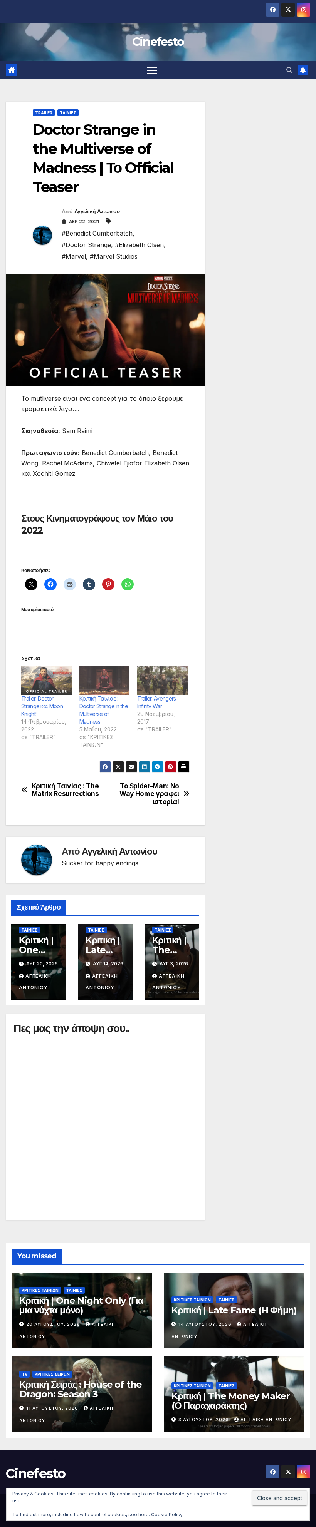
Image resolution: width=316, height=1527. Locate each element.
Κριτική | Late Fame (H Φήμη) (233, 1310)
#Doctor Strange (86, 245)
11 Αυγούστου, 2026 (53, 1408)
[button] (289, 70)
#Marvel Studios (114, 256)
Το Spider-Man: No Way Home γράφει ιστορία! (149, 794)
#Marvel (74, 256)
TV (24, 1374)
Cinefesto (158, 42)
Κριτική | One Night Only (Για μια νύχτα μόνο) (81, 1305)
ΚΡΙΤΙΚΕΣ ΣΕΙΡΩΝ (52, 1374)
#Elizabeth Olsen (139, 245)
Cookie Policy (167, 1514)
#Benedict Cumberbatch (97, 233)
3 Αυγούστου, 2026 (204, 1419)
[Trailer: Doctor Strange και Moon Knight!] (46, 680)
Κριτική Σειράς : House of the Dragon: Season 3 (80, 1389)
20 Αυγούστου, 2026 (54, 1324)
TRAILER (43, 112)
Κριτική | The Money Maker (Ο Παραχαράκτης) (230, 1400)
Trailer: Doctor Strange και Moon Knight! (42, 706)
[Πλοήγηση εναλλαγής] (152, 70)
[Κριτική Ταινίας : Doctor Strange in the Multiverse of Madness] (104, 680)
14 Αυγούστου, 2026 (205, 1324)
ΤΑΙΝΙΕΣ (68, 112)
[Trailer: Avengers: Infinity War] (162, 680)
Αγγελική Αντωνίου (96, 211)
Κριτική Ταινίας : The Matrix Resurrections (65, 790)
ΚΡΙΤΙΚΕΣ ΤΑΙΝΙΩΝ (40, 1290)
